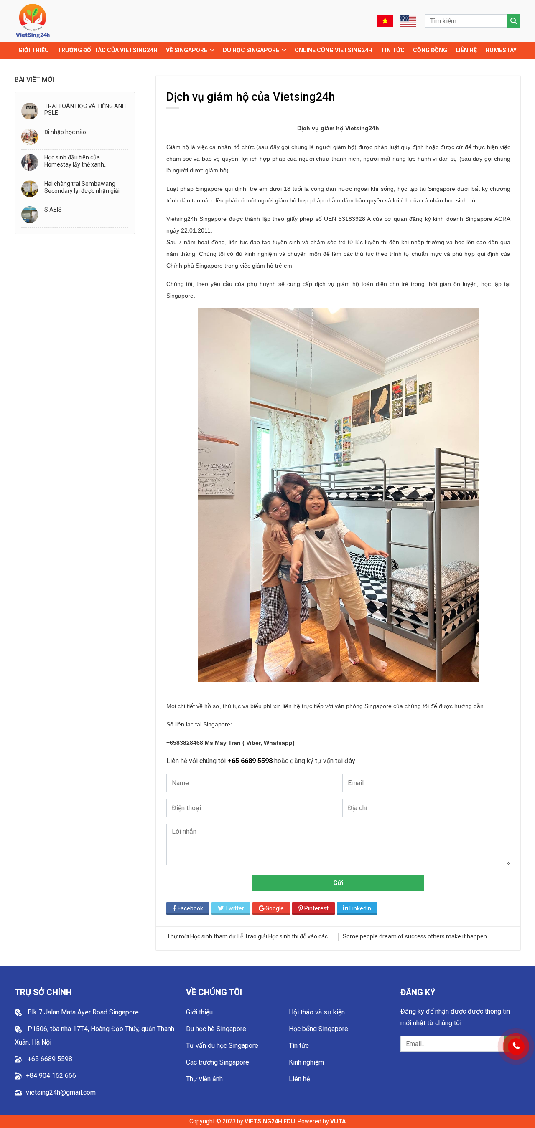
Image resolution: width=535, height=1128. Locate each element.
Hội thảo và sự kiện (317, 1012)
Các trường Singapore (217, 1062)
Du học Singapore (251, 50)
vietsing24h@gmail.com (61, 1092)
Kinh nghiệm (306, 1062)
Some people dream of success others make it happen (240, 936)
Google (274, 908)
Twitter (234, 908)
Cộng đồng (430, 50)
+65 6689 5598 (250, 761)
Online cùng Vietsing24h (333, 50)
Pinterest (316, 908)
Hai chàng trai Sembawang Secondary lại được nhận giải (82, 187)
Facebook (189, 908)
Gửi (338, 883)
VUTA (338, 1121)
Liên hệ (466, 50)
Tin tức (393, 50)
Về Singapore (186, 50)
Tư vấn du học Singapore (222, 1046)
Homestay (501, 50)
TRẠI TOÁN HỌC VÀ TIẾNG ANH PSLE (85, 109)
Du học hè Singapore (216, 1029)
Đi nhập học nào (65, 132)
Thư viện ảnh (204, 1079)
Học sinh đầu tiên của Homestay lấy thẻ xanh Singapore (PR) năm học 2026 (83, 161)
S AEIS (53, 209)
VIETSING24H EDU (270, 1121)
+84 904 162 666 (51, 1076)
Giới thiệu (33, 50)
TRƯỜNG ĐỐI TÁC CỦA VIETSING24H (107, 50)
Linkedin (359, 908)
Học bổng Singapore (318, 1029)
